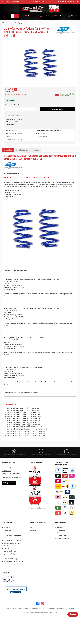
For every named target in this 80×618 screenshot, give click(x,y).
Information (7, 523)
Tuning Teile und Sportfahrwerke (13, 561)
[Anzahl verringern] (7, 109)
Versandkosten (35, 608)
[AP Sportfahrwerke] (66, 33)
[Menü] (4, 16)
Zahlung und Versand (63, 538)
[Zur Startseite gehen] (33, 9)
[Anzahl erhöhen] (37, 109)
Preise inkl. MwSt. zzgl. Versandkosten (15, 94)
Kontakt (59, 527)
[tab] (8, 150)
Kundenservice (61, 523)
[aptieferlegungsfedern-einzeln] (40, 63)
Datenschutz (7, 533)
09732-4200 (6, 471)
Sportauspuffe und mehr (11, 551)
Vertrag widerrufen (9, 483)
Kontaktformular (17, 477)
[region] (40, 63)
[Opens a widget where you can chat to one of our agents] (72, 614)
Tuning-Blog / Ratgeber (38, 523)
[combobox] (12, 16)
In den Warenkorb (57, 109)
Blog (31, 527)
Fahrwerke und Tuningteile (12, 559)
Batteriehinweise (62, 536)
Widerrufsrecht (61, 530)
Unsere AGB (7, 530)
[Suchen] (16, 16)
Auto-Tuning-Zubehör (10, 548)
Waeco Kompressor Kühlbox (12, 540)
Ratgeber (33, 530)
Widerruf (59, 533)
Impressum (7, 527)
